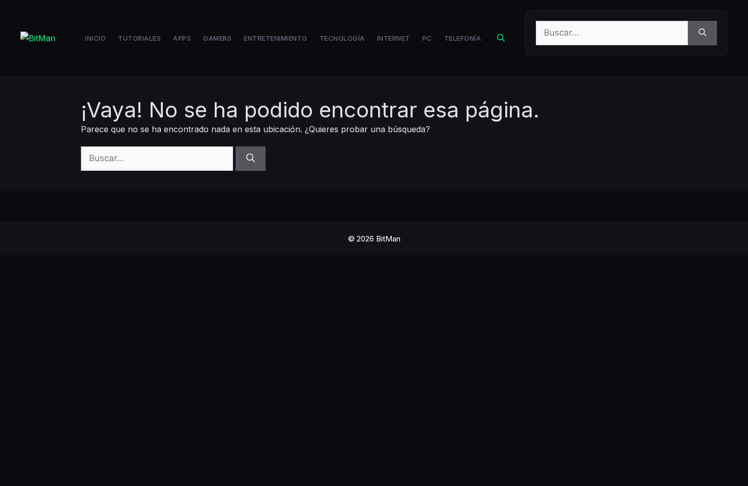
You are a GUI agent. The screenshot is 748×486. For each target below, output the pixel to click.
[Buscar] (702, 33)
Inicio (95, 38)
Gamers (217, 38)
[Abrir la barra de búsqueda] (501, 38)
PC (427, 38)
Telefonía (462, 38)
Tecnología (342, 38)
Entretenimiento (275, 38)
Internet (393, 38)
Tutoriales (139, 38)
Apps (182, 38)
